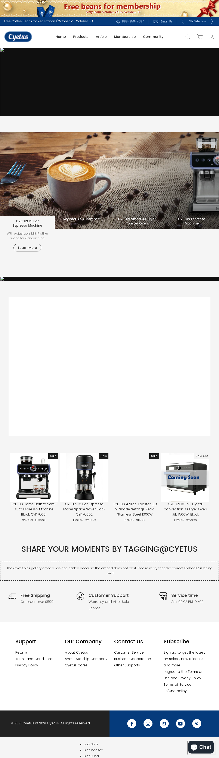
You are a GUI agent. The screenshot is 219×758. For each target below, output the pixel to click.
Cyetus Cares (76, 665)
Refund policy (175, 690)
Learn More (27, 248)
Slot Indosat (93, 750)
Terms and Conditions (34, 658)
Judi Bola (91, 744)
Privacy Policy (26, 665)
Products (81, 37)
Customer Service (129, 652)
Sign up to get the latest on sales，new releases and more (184, 659)
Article (101, 37)
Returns (21, 652)
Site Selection (197, 21)
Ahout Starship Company (86, 658)
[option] (109, 82)
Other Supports (127, 665)
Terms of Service (177, 684)
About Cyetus (76, 652)
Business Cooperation (132, 658)
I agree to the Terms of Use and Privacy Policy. (183, 675)
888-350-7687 (133, 21)
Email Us (166, 21)
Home (61, 37)
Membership (125, 37)
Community (153, 37)
